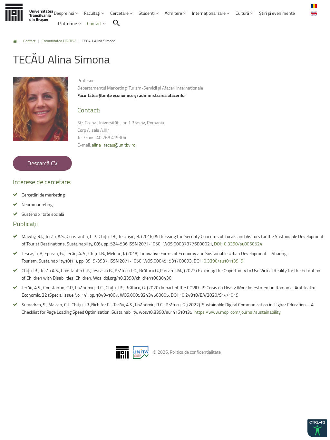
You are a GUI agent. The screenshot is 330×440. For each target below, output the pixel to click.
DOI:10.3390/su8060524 (238, 243)
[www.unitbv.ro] (29, 12)
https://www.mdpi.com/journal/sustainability (237, 312)
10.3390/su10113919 (222, 260)
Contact (29, 41)
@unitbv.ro (113, 144)
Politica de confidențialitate (195, 352)
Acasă (15, 41)
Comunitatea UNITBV (59, 41)
